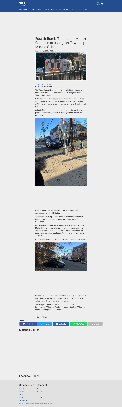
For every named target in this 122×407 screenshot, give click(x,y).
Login (102, 4)
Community (23, 9)
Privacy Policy (23, 400)
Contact (21, 392)
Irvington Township (44, 84)
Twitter (46, 324)
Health (46, 9)
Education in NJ (81, 9)
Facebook (29, 324)
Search (98, 4)
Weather (54, 9)
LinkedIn (62, 324)
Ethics (21, 394)
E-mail (96, 324)
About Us (22, 389)
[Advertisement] (61, 23)
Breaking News (36, 9)
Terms (21, 397)
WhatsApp (79, 324)
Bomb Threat (42, 317)
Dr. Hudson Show (66, 9)
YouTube (40, 392)
